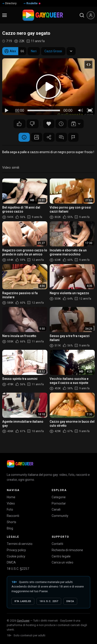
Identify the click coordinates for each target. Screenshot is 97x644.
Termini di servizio (19, 544)
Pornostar (59, 503)
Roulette (32, 3)
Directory (10, 3)
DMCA (11, 562)
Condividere (49, 137)
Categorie (59, 497)
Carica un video (62, 562)
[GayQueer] (20, 464)
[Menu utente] (91, 15)
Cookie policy (16, 556)
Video (11, 503)
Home (11, 497)
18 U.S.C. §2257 (18, 568)
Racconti (13, 516)
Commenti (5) (61, 137)
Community (60, 516)
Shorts (11, 522)
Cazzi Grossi (53, 51)
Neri (34, 51)
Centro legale (61, 556)
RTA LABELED (22, 601)
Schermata (36, 137)
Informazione (24, 137)
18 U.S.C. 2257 (48, 601)
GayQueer (23, 620)
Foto (10, 509)
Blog (10, 528)
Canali (56, 509)
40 (19, 123)
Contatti (57, 544)
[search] (82, 15)
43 (33, 123)
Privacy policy (16, 550)
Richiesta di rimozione (67, 550)
